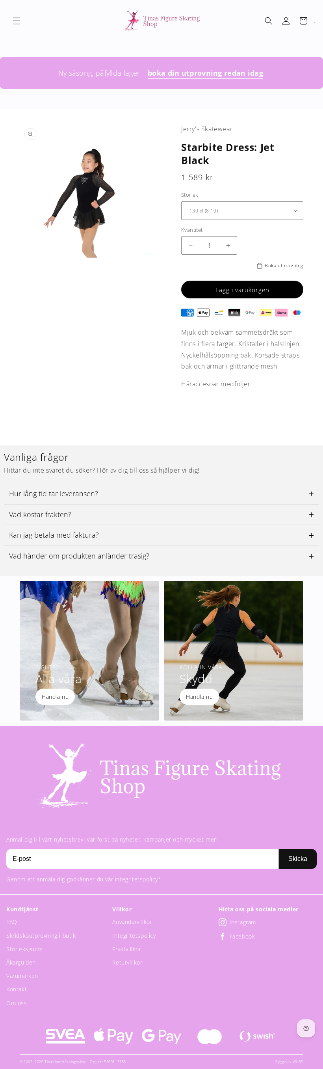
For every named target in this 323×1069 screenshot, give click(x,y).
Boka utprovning (284, 265)
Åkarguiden (21, 962)
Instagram (243, 922)
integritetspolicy (136, 879)
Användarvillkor (132, 922)
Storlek (189, 194)
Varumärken (22, 976)
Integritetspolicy (134, 935)
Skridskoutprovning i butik (41, 935)
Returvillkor (127, 962)
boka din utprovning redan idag (205, 73)
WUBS (298, 1061)
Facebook (242, 936)
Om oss (16, 1003)
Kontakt (16, 989)
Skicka (297, 858)
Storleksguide (24, 949)
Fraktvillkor (126, 949)
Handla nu (55, 696)
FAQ (11, 922)
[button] (16, 21)
